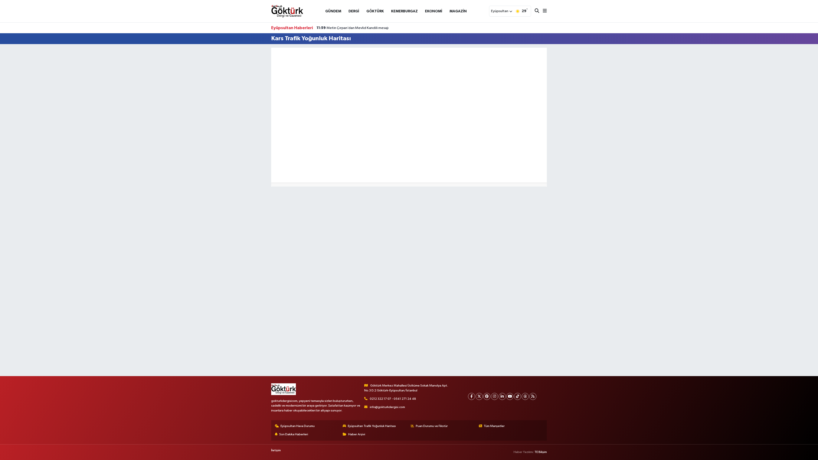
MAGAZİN (458, 11)
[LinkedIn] (502, 396)
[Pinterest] (486, 396)
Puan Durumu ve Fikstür (432, 426)
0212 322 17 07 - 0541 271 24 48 (393, 398)
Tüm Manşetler (494, 426)
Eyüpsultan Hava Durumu (298, 426)
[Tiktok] (517, 396)
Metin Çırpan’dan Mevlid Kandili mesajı (353, 28)
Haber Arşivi (356, 434)
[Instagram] (494, 396)
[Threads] (525, 396)
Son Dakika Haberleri (293, 434)
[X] (479, 396)
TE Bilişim (540, 452)
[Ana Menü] (543, 11)
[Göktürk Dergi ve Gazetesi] (287, 10)
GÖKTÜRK (375, 11)
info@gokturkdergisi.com (387, 407)
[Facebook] (471, 396)
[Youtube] (509, 396)
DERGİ (354, 11)
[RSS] (532, 396)
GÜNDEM (333, 11)
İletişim (276, 450)
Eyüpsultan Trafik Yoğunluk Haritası (372, 426)
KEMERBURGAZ (404, 11)
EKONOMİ (433, 11)
